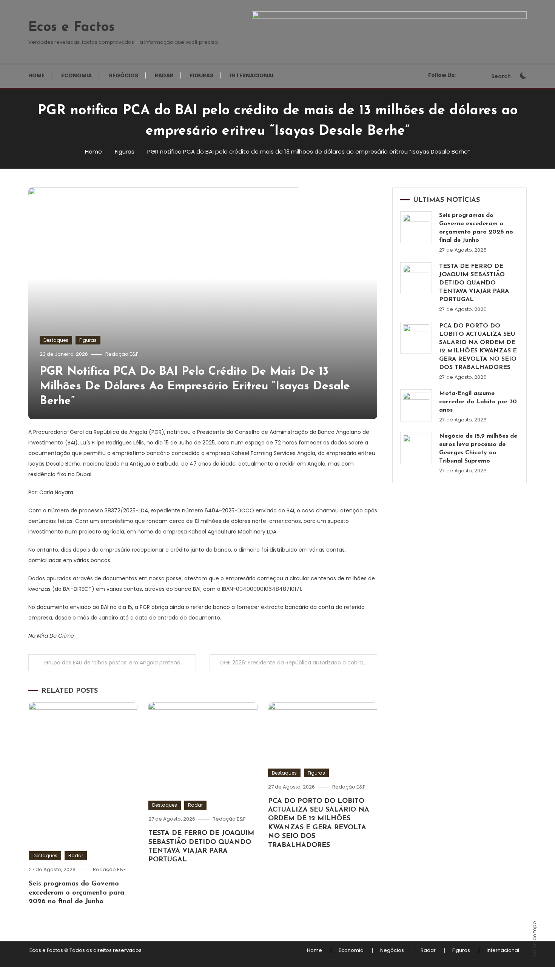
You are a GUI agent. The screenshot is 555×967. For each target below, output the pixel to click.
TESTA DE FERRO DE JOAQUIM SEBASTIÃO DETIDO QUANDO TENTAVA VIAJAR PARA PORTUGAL (474, 283)
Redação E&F (121, 354)
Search (501, 76)
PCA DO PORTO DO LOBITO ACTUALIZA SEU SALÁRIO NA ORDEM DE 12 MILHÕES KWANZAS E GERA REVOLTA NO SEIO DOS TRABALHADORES (478, 347)
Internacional (252, 75)
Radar (164, 75)
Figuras (201, 75)
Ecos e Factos (71, 27)
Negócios (123, 75)
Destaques (55, 340)
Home (36, 75)
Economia (76, 75)
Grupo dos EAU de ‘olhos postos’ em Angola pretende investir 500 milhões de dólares (120, 662)
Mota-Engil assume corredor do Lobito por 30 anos (478, 401)
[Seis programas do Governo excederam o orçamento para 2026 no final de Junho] (416, 227)
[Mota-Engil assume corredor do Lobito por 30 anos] (416, 405)
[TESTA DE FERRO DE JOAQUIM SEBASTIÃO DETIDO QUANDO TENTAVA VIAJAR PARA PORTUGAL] (416, 278)
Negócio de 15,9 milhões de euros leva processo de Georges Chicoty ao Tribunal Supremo (478, 448)
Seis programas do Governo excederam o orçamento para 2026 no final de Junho (76, 893)
